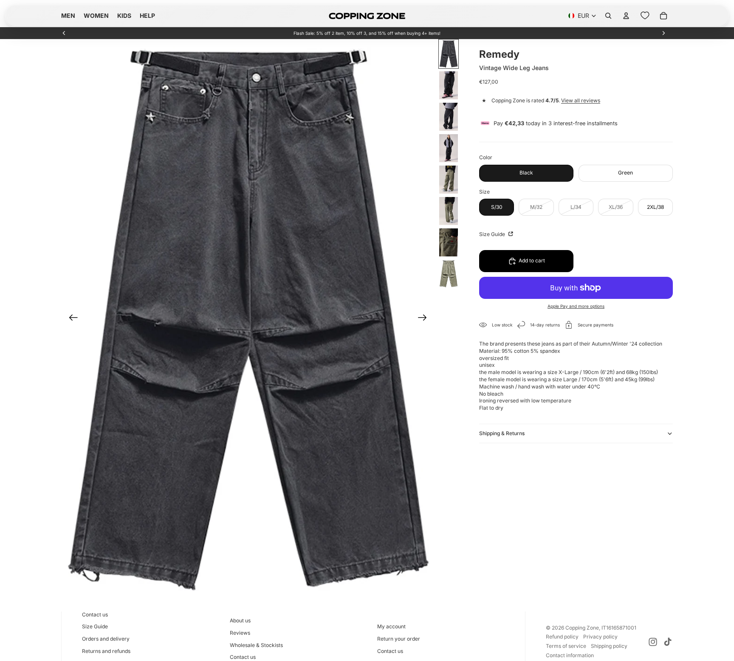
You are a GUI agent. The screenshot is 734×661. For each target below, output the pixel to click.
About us (240, 620)
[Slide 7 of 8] (448, 242)
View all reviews (580, 101)
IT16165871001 (618, 627)
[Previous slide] (64, 33)
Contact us (95, 614)
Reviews (240, 633)
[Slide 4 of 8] (448, 148)
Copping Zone (582, 627)
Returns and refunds (106, 651)
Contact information (570, 655)
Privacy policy (600, 636)
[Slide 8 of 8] (448, 274)
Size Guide (492, 234)
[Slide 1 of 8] (448, 54)
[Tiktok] (668, 642)
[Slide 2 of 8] (448, 85)
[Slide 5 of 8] (448, 180)
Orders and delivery (106, 639)
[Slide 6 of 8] (448, 211)
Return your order (398, 639)
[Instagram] (653, 642)
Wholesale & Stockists (256, 645)
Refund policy (562, 636)
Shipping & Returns (502, 433)
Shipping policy (609, 646)
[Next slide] (663, 33)
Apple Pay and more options (576, 306)
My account (391, 626)
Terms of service (566, 646)
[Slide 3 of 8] (448, 117)
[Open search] (608, 15)
